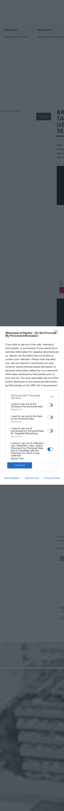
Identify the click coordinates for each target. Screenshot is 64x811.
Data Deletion (12, 478)
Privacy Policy (52, 478)
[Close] (57, 333)
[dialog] (32, 405)
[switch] (50, 405)
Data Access (32, 478)
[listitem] (32, 396)
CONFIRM (19, 465)
